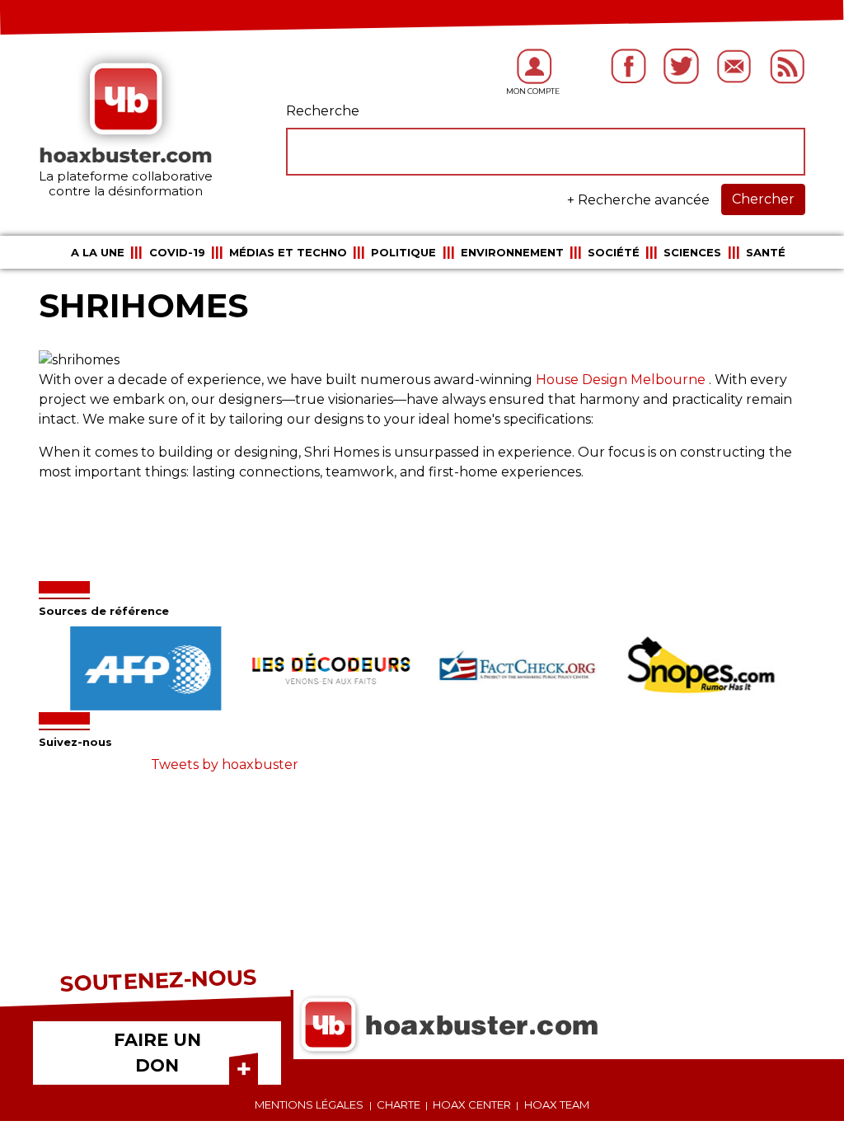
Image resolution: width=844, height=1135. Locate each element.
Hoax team (556, 1104)
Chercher (763, 199)
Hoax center (472, 1104)
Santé (765, 252)
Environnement (512, 252)
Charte (398, 1104)
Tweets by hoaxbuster (224, 764)
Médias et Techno (288, 252)
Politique (403, 252)
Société (614, 252)
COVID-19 (177, 252)
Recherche (322, 111)
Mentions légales (309, 1104)
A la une (97, 252)
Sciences (692, 252)
